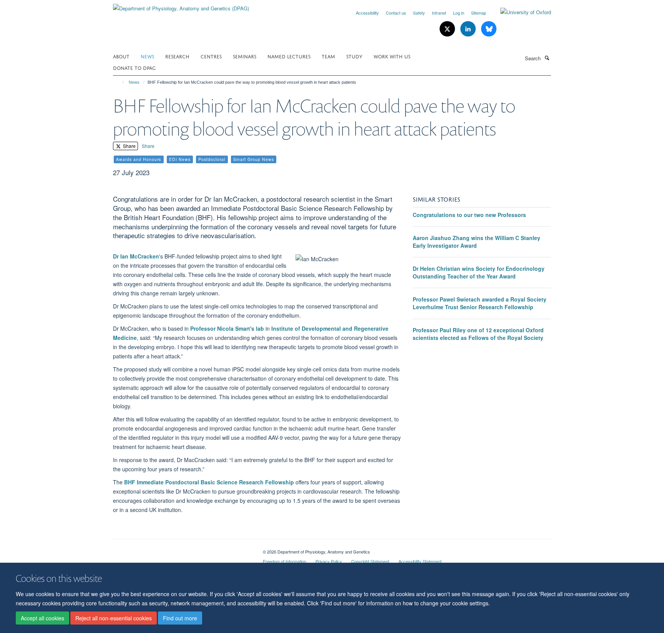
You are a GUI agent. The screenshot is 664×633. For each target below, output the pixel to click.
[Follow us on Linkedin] (468, 29)
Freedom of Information (284, 561)
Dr (116, 256)
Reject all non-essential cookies (113, 618)
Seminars (244, 56)
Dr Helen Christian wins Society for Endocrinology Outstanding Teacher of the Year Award (478, 272)
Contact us (396, 13)
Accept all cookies (42, 618)
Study (354, 56)
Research (177, 56)
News (147, 56)
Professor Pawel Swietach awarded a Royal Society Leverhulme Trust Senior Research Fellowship (479, 303)
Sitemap (478, 13)
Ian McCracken (139, 256)
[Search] (547, 57)
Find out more (180, 618)
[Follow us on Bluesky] (488, 29)
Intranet (439, 13)
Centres (211, 56)
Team (328, 56)
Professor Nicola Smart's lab (227, 328)
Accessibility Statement (420, 561)
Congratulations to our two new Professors (469, 215)
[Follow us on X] (448, 29)
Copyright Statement (370, 561)
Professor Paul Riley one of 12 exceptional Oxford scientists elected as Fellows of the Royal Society (478, 333)
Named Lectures (288, 56)
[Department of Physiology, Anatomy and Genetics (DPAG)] (181, 5)
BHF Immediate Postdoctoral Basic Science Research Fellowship (209, 482)
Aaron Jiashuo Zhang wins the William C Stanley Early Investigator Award (476, 241)
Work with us (392, 56)
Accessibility (367, 13)
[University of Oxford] (520, 12)
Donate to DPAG (134, 67)
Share (129, 146)
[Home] (120, 82)
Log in (458, 13)
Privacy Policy (328, 561)
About (121, 56)
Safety (419, 13)
